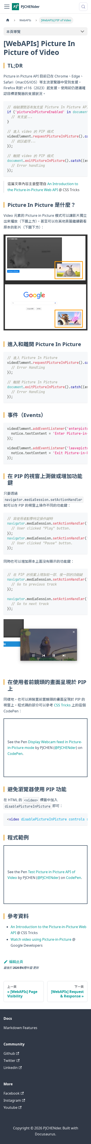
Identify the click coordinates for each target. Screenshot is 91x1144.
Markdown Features (20, 1027)
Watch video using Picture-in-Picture (41, 939)
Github (9, 1053)
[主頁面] (8, 20)
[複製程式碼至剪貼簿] (82, 107)
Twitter (9, 1060)
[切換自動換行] (74, 107)
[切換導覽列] (7, 6)
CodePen (15, 753)
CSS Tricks (62, 705)
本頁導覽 (13, 31)
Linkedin (11, 1067)
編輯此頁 (16, 961)
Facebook (12, 1093)
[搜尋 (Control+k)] (83, 6)
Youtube (10, 1107)
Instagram (12, 1100)
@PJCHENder (65, 747)
